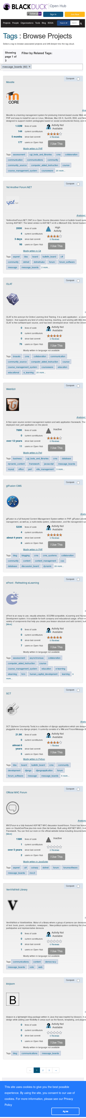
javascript (49, 463)
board (35, 256)
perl (30, 469)
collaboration (71, 154)
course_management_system (22, 170)
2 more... (45, 267)
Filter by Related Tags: (37, 53)
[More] (9, 624)
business (17, 458)
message (12, 267)
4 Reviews (54, 137)
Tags (10, 35)
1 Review (54, 745)
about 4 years (14, 537)
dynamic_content (16, 463)
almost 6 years (17, 747)
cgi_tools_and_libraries (41, 154)
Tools (37, 23)
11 (20, 446)
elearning (12, 673)
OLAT (9, 283)
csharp (34, 867)
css (62, 560)
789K (19, 430)
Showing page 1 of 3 (10, 56)
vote (32, 966)
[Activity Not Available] (48, 126)
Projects (6, 23)
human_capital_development (43, 673)
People (15, 23)
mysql (11, 469)
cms (58, 154)
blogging (26, 555)
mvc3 (32, 872)
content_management (45, 560)
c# (62, 256)
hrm (23, 673)
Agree (65, 1111)
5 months (17, 136)
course (66, 165)
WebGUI (10, 389)
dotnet (26, 261)
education (62, 366)
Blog (44, 23)
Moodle (10, 82)
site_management (45, 469)
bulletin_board (49, 256)
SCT (8, 693)
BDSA (50, 23)
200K (19, 228)
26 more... (59, 566)
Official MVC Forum (16, 792)
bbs (26, 256)
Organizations (27, 23)
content (26, 560)
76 (20, 344)
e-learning (60, 668)
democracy (50, 961)
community (53, 159)
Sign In (53, 14)
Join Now (75, 14)
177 (20, 142)
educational (13, 372)
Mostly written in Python (34, 759)
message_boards (30, 267)
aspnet (16, 256)
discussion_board (30, 566)
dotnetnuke (39, 261)
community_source (17, 165)
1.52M (18, 126)
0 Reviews (54, 239)
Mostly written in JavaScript (35, 861)
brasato (16, 356)
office (21, 469)
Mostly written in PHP (33, 148)
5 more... (65, 775)
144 (20, 131)
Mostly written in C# (32, 250)
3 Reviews (54, 338)
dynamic (47, 566)
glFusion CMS (14, 485)
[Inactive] (48, 430)
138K (19, 839)
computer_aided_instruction (44, 165)
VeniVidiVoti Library (16, 889)
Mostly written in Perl (32, 452)
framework (34, 463)
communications (35, 159)
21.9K (19, 734)
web (40, 966)
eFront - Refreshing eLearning (22, 582)
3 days (18, 239)
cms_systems (50, 555)
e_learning (29, 372)
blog (15, 555)
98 (20, 244)
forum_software (67, 261)
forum (52, 261)
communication (15, 159)
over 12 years (14, 441)
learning (66, 673)
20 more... (60, 170)
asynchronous (37, 657)
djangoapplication (44, 770)
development (14, 770)
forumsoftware (70, 867)
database (66, 458)
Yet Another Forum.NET (19, 187)
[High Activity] (48, 229)
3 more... (60, 469)
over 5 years (15, 849)
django (28, 770)
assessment (19, 154)
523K (19, 527)
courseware (47, 170)
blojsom (10, 983)
